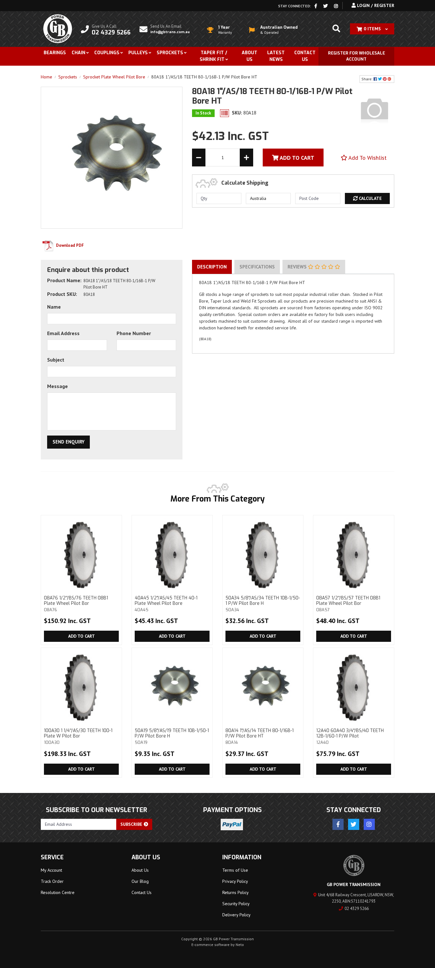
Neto (240, 944)
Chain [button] (78, 53)
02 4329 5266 (357, 908)
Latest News (276, 56)
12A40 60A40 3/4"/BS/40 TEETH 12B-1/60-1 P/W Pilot (350, 736)
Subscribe (132, 824)
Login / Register (375, 5)
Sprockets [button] (170, 53)
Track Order (52, 881)
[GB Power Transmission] (57, 28)
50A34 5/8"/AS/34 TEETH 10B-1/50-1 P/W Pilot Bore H (262, 603)
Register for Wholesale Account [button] (356, 56)
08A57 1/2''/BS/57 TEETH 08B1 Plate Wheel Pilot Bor (348, 603)
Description (212, 267)
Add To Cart (296, 157)
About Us (249, 56)
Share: (367, 79)
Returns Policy (235, 892)
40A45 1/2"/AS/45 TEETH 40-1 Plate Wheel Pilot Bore (166, 603)
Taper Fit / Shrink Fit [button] (213, 56)
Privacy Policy (235, 881)
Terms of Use (235, 870)
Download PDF (69, 245)
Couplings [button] (106, 53)
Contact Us (305, 56)
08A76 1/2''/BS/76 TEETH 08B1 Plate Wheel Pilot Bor (76, 603)
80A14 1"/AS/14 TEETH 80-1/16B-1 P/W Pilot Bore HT (259, 736)
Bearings (55, 53)
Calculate (370, 198)
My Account (51, 870)
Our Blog (140, 881)
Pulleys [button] (138, 53)
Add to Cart (81, 636)
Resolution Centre (58, 892)
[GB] (374, 109)
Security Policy (236, 903)
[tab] (212, 267)
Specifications (257, 267)
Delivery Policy (236, 915)
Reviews (298, 267)
